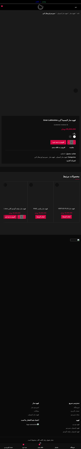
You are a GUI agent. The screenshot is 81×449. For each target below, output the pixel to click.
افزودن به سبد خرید (58, 142)
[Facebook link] (64, 160)
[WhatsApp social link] (59, 160)
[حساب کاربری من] (7, 7)
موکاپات (36, 411)
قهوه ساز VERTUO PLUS (66, 208)
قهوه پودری (75, 424)
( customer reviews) (61, 125)
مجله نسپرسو (75, 415)
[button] (10, 217)
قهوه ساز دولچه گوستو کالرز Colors (14, 209)
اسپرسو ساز (35, 407)
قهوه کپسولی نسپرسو (72, 428)
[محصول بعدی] (3, 13)
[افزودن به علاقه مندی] (57, 185)
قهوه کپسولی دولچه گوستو (71, 431)
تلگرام (37, 2)
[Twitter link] (62, 160)
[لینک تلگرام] (57, 160)
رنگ (74, 133)
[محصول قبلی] (7, 13)
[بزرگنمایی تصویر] (76, 90)
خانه (78, 13)
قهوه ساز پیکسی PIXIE (40, 209)
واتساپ (44, 2)
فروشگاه (76, 407)
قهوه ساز (72, 13)
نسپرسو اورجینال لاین (49, 13)
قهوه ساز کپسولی (62, 13)
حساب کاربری (75, 411)
